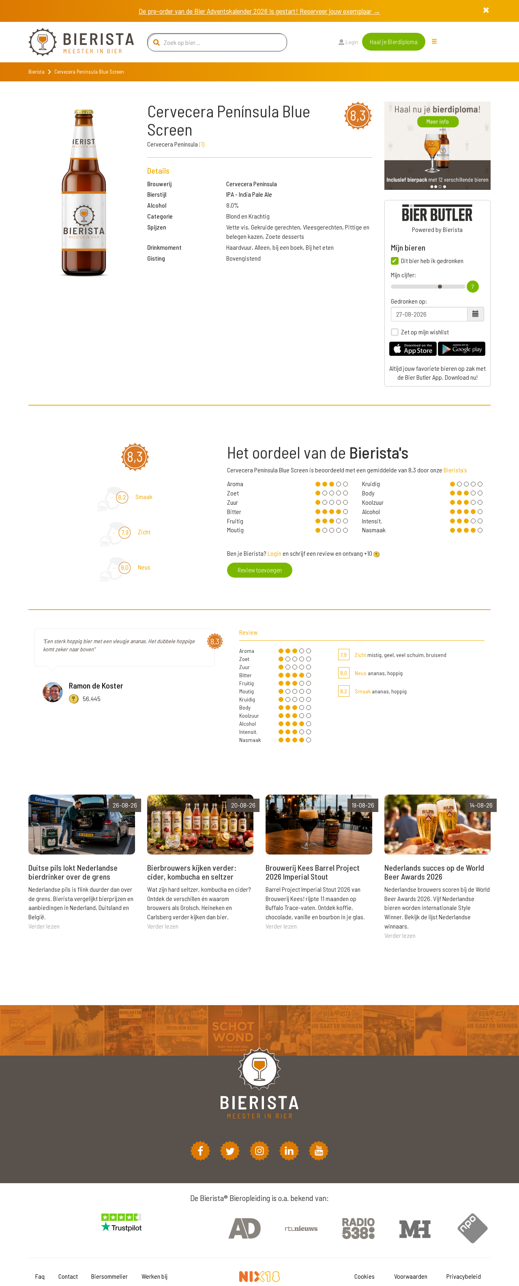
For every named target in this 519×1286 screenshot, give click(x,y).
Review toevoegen (260, 570)
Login (351, 41)
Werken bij (154, 1276)
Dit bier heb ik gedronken (432, 260)
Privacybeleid (463, 1276)
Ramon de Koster (96, 685)
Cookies (364, 1276)
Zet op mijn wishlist (425, 332)
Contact (68, 1276)
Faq (40, 1276)
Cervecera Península (251, 183)
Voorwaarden (410, 1276)
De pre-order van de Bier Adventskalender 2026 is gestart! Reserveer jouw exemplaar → (259, 10)
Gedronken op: (409, 301)
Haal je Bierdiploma (394, 41)
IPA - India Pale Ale (249, 194)
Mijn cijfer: (403, 274)
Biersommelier (109, 1276)
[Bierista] (75, 42)
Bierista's (455, 470)
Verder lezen (44, 926)
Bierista (36, 71)
